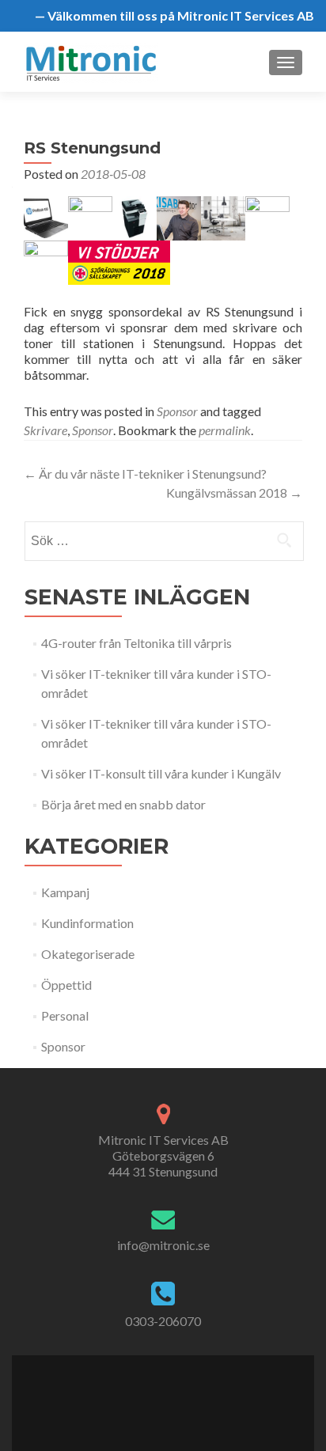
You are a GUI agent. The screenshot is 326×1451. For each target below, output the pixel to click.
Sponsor (177, 411)
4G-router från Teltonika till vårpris (136, 642)
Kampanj (65, 892)
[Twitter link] (153, 1393)
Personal (65, 1015)
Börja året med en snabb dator (123, 804)
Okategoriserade (88, 953)
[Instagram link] (187, 1393)
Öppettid (66, 984)
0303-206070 (163, 1320)
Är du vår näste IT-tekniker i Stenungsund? (145, 473)
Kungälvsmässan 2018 (234, 492)
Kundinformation (87, 922)
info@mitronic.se (163, 1244)
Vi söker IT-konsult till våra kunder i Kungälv (161, 773)
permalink (225, 430)
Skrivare (45, 430)
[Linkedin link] (170, 1393)
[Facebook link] (137, 1393)
